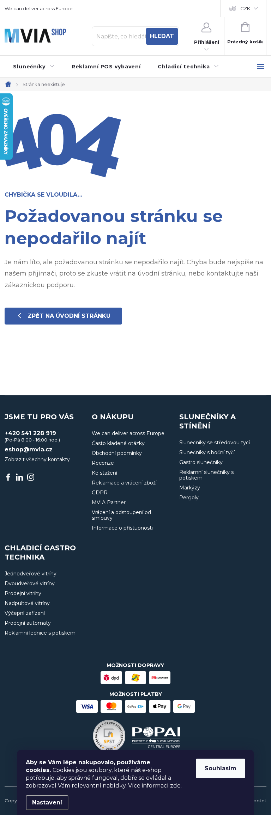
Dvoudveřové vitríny (30, 583)
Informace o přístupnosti (122, 528)
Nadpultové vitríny (27, 603)
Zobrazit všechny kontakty (37, 459)
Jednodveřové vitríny (30, 573)
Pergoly (189, 497)
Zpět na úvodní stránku (69, 316)
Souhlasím (220, 768)
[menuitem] (34, 67)
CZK (245, 8)
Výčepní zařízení (25, 613)
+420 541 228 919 (30, 433)
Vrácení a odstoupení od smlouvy (121, 515)
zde (175, 785)
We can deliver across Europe (39, 8)
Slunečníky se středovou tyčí (214, 442)
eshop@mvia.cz (29, 449)
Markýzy (189, 487)
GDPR (100, 492)
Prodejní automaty (28, 623)
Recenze (103, 463)
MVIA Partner (109, 502)
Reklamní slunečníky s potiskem (206, 475)
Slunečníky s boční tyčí (207, 452)
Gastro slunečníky (201, 462)
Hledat (162, 36)
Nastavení (47, 802)
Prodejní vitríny (23, 593)
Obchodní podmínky (117, 453)
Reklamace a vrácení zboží (124, 483)
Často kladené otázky (118, 443)
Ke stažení (104, 473)
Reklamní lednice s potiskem (40, 633)
